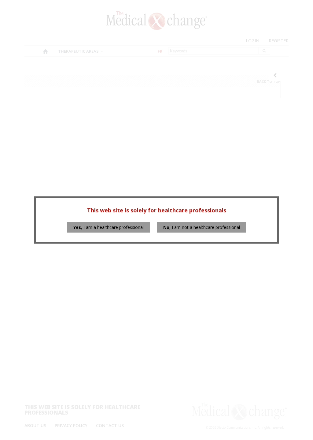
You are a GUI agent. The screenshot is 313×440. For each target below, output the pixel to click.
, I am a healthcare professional (108, 227)
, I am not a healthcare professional (201, 227)
